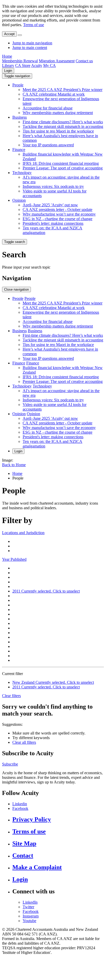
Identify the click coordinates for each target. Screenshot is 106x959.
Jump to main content (29, 47)
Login (8, 71)
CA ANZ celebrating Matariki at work (54, 94)
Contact (22, 855)
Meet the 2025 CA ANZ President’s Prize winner (62, 89)
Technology (22, 172)
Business (19, 117)
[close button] (20, 35)
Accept (9, 34)
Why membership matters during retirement (58, 112)
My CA (49, 65)
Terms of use (33, 25)
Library (8, 65)
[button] (17, 76)
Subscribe (10, 764)
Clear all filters (24, 742)
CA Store (22, 65)
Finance (18, 149)
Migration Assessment (57, 61)
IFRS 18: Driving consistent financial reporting (61, 163)
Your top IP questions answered (48, 145)
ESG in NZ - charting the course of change (57, 219)
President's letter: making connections (53, 223)
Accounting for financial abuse (48, 108)
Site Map (24, 843)
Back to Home (14, 465)
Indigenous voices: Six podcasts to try (53, 186)
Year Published (14, 559)
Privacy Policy (31, 819)
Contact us (84, 61)
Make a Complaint (37, 867)
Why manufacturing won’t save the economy (59, 214)
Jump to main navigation (32, 43)
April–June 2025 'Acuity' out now (50, 205)
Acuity (36, 65)
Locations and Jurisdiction (23, 532)
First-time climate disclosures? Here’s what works (63, 122)
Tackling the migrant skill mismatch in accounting (63, 126)
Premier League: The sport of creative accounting (63, 168)
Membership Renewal (20, 61)
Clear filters (11, 695)
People (17, 85)
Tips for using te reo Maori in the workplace (58, 131)
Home (7, 56)
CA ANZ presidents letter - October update (57, 209)
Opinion (19, 200)
